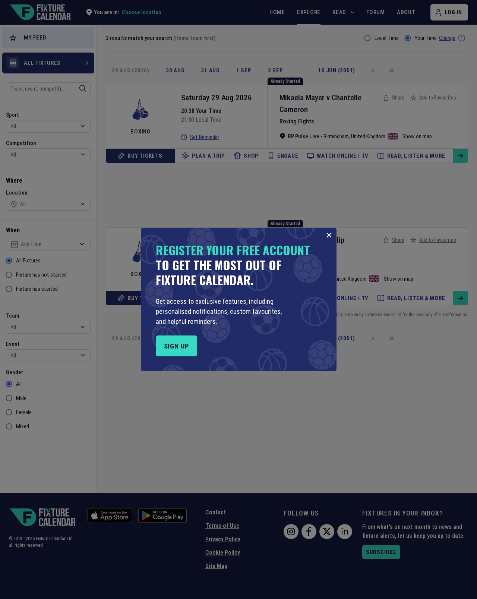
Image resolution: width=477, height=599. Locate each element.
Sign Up (176, 346)
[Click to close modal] (329, 235)
